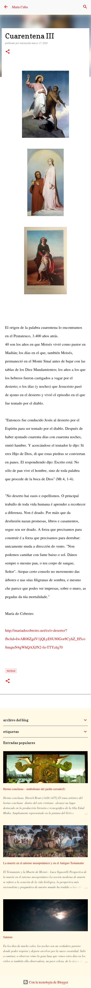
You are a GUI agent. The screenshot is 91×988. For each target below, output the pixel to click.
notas (11, 670)
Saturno (7, 937)
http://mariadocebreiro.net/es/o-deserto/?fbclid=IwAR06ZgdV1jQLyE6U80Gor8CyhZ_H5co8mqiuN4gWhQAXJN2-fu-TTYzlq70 (45, 639)
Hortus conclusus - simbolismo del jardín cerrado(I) (34, 789)
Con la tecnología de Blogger (48, 982)
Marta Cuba (20, 7)
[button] (7, 52)
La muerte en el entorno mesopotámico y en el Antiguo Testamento (43, 863)
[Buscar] (85, 7)
